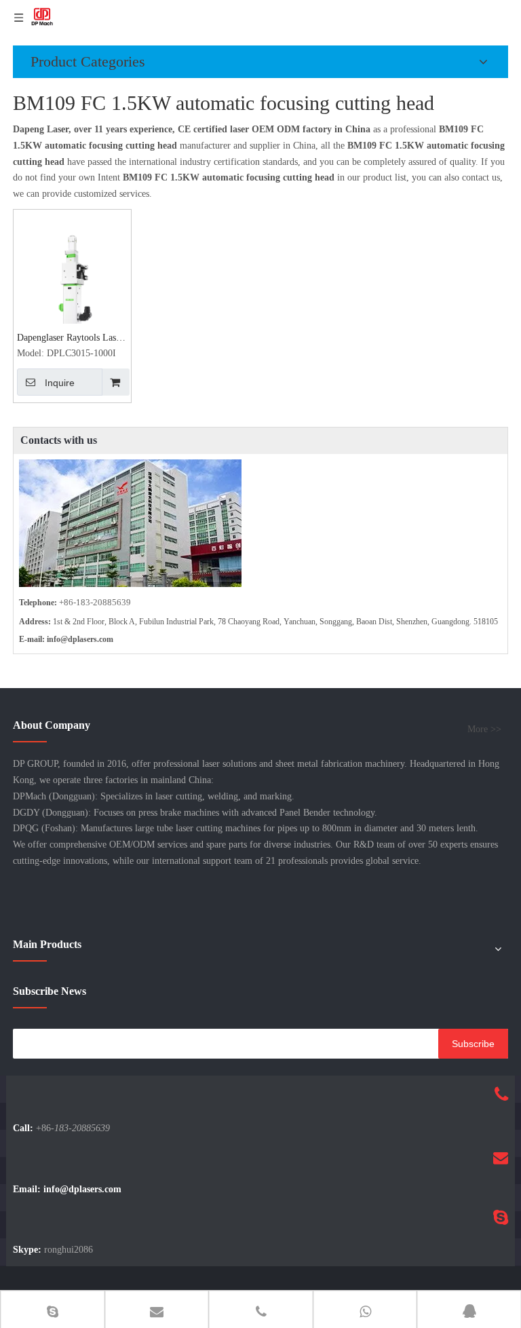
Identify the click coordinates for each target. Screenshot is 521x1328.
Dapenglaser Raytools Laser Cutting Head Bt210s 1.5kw (70, 339)
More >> (484, 729)
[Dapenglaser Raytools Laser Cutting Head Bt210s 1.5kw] (72, 297)
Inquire (60, 382)
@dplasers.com (86, 639)
